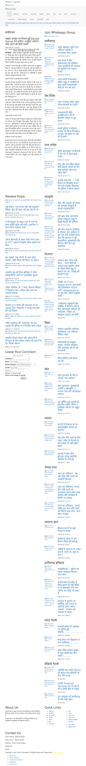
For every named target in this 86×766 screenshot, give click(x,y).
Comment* (9, 359)
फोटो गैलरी (40, 19)
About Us (12, 755)
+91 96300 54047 (19, 746)
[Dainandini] (13, 5)
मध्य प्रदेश (33, 14)
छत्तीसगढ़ (15, 14)
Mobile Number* (11, 364)
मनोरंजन (32, 19)
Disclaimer (12, 762)
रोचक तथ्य (73, 14)
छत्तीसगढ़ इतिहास (22, 19)
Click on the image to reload (15, 375)
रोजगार (48, 14)
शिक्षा (54, 14)
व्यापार (65, 14)
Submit (23, 378)
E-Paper (51, 724)
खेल (60, 14)
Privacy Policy (14, 758)
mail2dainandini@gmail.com (19, 749)
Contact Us (13, 764)
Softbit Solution (58, 752)
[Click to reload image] (13, 373)
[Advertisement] (23, 174)
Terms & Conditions (15, 760)
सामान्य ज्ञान (11, 19)
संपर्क (47, 19)
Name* (7, 361)
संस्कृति (41, 14)
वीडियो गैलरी (75, 23)
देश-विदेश (25, 14)
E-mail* (7, 367)
